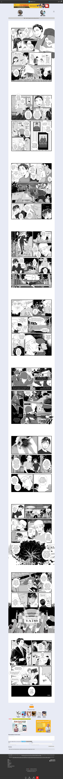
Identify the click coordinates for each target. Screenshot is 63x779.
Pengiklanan (9, 762)
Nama (9, 742)
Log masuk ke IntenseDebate (23, 741)
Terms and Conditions (11, 766)
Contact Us (9, 763)
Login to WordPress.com (29, 741)
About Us (9, 760)
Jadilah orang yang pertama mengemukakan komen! (27, 749)
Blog (8, 761)
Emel (32, 742)
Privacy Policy (10, 767)
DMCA (9, 764)
